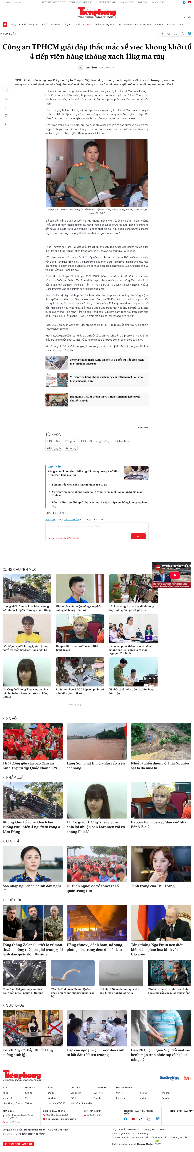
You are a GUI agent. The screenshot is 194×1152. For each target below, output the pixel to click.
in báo (175, 34)
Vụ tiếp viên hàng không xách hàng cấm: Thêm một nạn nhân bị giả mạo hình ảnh (107, 378)
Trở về (6, 124)
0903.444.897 (94, 1115)
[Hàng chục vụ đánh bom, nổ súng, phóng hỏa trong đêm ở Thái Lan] (97, 923)
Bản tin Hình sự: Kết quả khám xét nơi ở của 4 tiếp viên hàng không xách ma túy (100, 504)
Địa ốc (45, 24)
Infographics (124, 1087)
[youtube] (189, 2)
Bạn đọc (166, 1098)
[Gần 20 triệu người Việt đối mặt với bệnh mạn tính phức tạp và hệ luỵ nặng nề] (161, 1028)
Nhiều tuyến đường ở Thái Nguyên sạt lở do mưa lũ (160, 765)
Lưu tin (6, 107)
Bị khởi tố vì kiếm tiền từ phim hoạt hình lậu (131, 691)
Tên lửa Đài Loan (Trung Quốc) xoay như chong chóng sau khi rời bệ (72, 993)
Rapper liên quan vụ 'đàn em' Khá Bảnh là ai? (77, 647)
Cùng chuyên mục (20, 569)
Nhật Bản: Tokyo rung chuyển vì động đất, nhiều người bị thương (23, 991)
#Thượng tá (54, 448)
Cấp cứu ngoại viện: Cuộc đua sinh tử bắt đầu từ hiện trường (95, 1052)
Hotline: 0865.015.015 (53, 2)
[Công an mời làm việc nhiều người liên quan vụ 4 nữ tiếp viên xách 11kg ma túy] (136, 473)
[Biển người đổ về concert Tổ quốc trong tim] (97, 864)
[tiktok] (142, 1119)
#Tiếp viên (53, 441)
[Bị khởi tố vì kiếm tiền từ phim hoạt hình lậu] (133, 671)
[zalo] (150, 1119)
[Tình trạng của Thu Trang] (161, 864)
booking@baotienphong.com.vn (61, 1118)
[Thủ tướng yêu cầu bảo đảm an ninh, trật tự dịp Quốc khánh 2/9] (33, 741)
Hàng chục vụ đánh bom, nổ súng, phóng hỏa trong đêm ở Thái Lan (95, 947)
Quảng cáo (158, 2)
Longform (100, 1087)
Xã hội (14, 24)
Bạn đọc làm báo (20, 1143)
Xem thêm (189, 24)
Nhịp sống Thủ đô (56, 1103)
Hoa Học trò (127, 2)
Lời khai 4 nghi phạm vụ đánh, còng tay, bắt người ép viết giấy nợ (131, 608)
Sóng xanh (34, 24)
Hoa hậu (171, 24)
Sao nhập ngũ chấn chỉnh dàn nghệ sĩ (32, 888)
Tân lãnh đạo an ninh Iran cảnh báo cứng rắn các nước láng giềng (169, 991)
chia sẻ (162, 34)
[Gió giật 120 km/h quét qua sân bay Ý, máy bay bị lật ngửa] (121, 973)
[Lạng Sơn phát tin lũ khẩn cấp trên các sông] (97, 741)
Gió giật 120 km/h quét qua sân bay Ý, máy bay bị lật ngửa (119, 991)
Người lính (111, 24)
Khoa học (159, 24)
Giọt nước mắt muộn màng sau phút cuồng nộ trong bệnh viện (78, 608)
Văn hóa (128, 24)
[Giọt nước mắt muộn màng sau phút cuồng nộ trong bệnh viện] (80, 588)
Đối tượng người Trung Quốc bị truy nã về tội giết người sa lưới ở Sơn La (25, 647)
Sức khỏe (55, 24)
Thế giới (66, 24)
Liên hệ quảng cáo (54, 1111)
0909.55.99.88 (53, 1115)
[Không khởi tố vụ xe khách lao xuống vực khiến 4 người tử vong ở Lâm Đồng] (27, 588)
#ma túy (71, 448)
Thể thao (99, 24)
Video (180, 24)
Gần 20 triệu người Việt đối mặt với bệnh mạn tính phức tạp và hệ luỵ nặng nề (160, 1055)
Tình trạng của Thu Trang (153, 885)
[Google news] (159, 1119)
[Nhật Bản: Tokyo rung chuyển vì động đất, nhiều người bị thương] (24, 973)
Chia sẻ (6, 99)
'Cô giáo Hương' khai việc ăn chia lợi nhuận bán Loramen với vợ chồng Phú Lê (25, 693)
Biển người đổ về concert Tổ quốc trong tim (93, 888)
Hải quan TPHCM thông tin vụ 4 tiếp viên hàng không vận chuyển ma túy (105, 398)
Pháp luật (87, 24)
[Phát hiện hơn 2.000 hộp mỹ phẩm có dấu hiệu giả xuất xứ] (80, 671)
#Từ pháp (70, 441)
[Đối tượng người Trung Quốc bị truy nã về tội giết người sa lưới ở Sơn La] (27, 628)
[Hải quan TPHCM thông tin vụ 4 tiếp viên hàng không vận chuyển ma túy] (56, 399)
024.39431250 (13, 1121)
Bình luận (6, 116)
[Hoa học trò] (187, 1078)
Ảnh (50, 1087)
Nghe (6, 90)
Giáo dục (147, 24)
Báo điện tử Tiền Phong (97, 12)
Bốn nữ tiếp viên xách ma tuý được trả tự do (79, 484)
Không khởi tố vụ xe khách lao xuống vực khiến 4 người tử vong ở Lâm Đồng (27, 608)
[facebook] (184, 2)
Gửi (138, 536)
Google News (189, 34)
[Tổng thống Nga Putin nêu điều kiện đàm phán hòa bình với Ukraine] (161, 923)
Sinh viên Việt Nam (106, 2)
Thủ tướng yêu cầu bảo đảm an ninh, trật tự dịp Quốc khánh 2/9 (30, 765)
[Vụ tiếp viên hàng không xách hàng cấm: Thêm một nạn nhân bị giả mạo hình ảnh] (56, 380)
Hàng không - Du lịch (13, 1103)
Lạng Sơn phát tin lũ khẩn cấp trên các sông (96, 765)
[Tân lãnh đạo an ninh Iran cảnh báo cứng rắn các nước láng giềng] (170, 973)
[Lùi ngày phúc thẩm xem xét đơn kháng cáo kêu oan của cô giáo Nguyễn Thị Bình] (133, 628)
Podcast (76, 1087)
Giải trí (137, 24)
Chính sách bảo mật (182, 1111)
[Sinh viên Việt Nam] (169, 1078)
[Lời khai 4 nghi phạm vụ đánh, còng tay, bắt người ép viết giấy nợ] (133, 588)
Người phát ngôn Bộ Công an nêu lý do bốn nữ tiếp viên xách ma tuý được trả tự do (107, 361)
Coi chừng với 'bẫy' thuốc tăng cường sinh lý (28, 1052)
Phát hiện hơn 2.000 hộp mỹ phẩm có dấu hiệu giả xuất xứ (80, 691)
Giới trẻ (76, 24)
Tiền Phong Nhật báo (80, 2)
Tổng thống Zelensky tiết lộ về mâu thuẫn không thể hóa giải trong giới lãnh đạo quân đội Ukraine (33, 949)
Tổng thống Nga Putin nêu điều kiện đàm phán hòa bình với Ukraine (157, 949)
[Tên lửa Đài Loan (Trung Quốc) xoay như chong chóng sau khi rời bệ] (73, 973)
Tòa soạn (143, 2)
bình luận (182, 34)
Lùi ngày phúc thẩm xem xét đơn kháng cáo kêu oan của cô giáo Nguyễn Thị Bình (130, 649)
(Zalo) (65, 1115)
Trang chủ (5, 24)
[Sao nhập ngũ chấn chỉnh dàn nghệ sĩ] (33, 864)
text (169, 34)
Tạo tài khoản (71, 519)
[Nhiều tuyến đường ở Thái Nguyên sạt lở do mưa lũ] (161, 741)
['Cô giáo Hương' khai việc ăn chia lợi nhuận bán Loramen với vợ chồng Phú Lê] (27, 671)
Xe (120, 24)
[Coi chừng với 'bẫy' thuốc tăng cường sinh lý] (33, 1028)
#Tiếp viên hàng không (95, 441)
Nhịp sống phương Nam (82, 1103)
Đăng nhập (51, 519)
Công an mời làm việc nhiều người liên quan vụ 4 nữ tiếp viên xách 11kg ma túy (83, 472)
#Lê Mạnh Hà (122, 441)
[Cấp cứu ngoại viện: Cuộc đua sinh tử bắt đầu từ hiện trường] (97, 1028)
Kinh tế (22, 24)
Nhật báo (31, 1087)
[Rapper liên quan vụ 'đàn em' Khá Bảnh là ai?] (80, 628)
